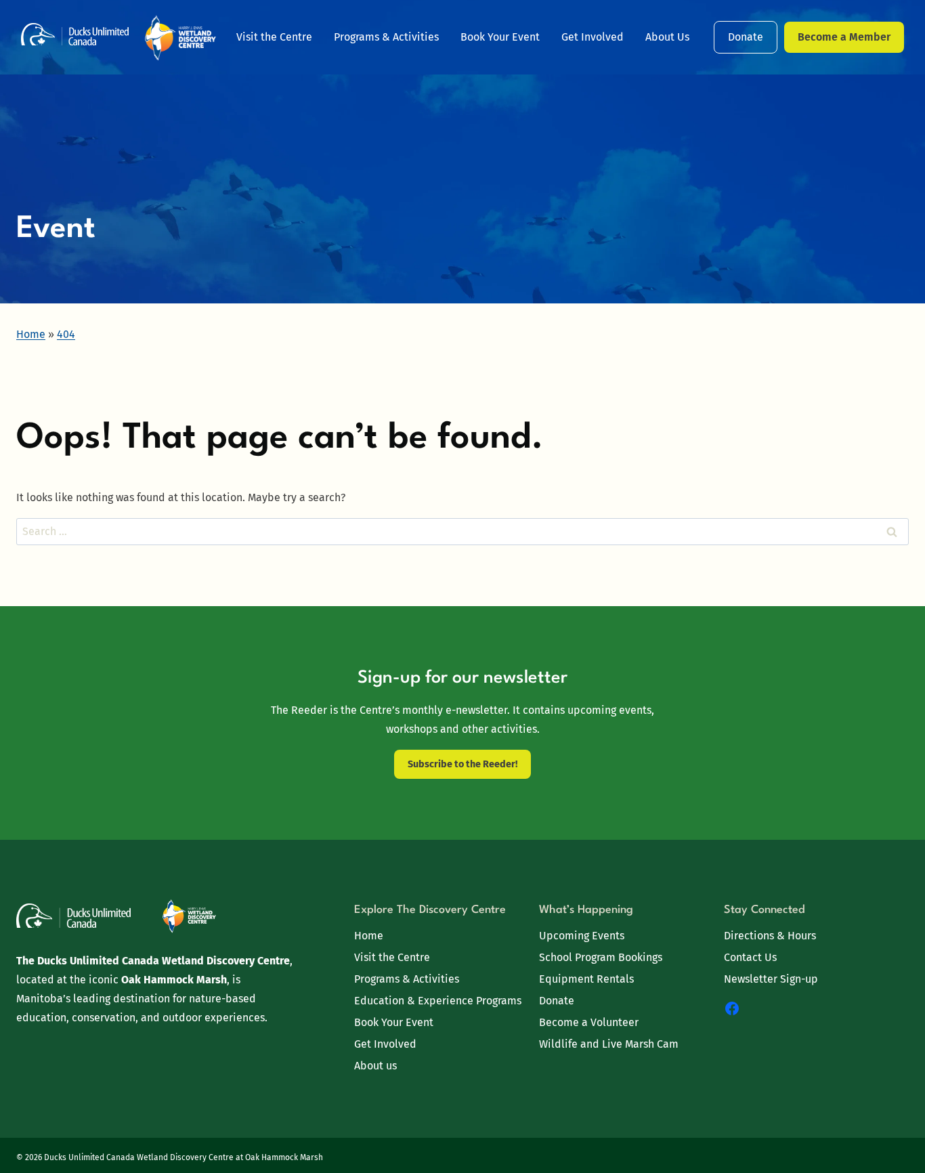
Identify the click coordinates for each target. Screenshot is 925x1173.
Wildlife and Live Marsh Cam (609, 1044)
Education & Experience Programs (437, 1000)
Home (368, 935)
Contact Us (750, 957)
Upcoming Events (581, 935)
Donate (745, 36)
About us (375, 1065)
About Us (667, 36)
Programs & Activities (386, 36)
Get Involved (592, 36)
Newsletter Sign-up (771, 979)
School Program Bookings (600, 957)
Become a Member (844, 36)
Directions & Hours (770, 935)
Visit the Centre (274, 36)
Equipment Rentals (586, 979)
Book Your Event (500, 36)
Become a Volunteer (589, 1022)
